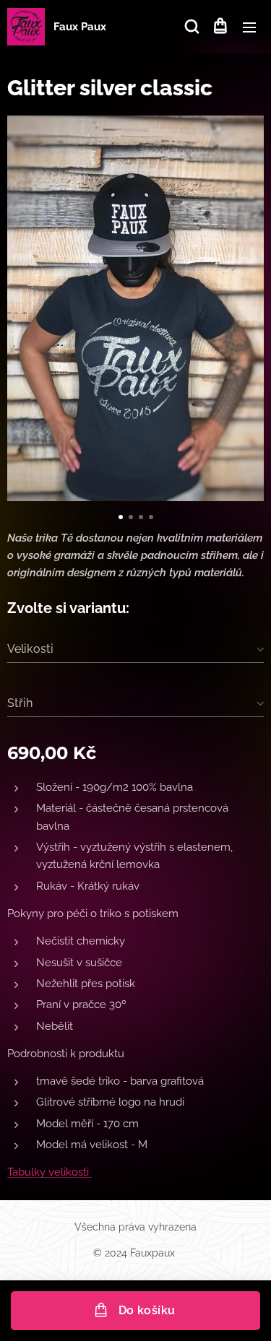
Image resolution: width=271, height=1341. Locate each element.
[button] (190, 27)
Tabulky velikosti (49, 1172)
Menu (249, 26)
